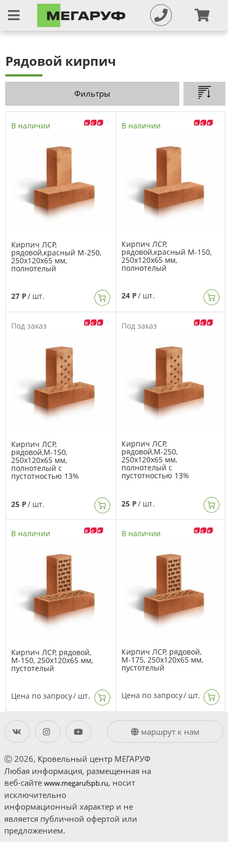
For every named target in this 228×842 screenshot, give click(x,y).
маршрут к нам (169, 731)
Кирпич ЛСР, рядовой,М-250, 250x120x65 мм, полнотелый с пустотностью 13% (155, 459)
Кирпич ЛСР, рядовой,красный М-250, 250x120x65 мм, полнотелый (56, 256)
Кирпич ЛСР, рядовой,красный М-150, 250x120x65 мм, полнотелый (166, 256)
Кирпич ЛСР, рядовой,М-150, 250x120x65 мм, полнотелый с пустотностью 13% (45, 460)
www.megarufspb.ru (76, 783)
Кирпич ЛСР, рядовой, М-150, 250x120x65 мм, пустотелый (52, 660)
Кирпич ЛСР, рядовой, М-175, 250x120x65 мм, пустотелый (162, 660)
